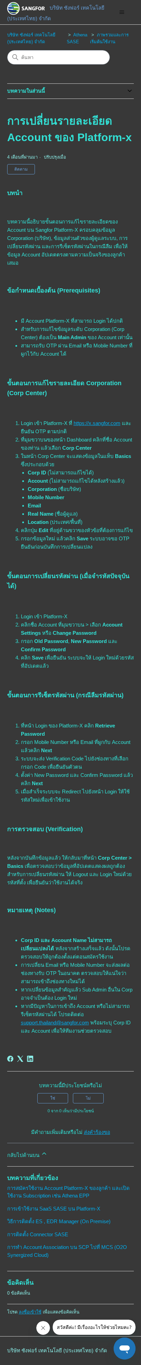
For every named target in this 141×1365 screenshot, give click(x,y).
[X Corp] (20, 1059)
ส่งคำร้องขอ (97, 1132)
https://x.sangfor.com (97, 423)
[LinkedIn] (30, 1059)
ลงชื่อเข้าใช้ (30, 1312)
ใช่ (52, 1098)
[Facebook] (10, 1059)
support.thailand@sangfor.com (55, 1022)
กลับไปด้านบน (24, 1155)
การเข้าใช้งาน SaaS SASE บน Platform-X (53, 1209)
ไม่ (88, 1098)
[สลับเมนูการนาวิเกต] (122, 12)
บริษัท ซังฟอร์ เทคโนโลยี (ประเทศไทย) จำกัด (57, 1350)
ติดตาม (21, 169)
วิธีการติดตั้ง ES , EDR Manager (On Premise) (59, 1221)
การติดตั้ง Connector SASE (37, 1234)
